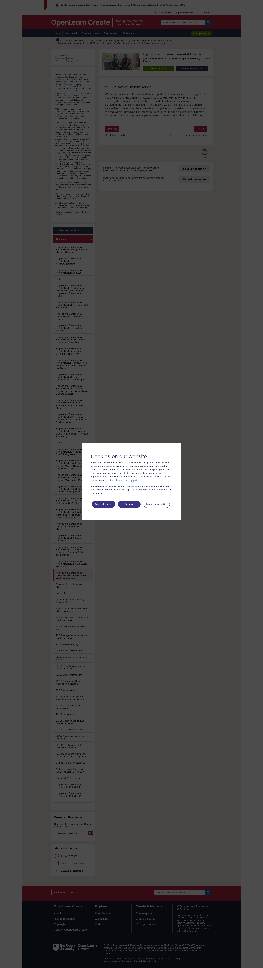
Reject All (129, 504)
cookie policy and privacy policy (122, 480)
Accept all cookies (103, 504)
